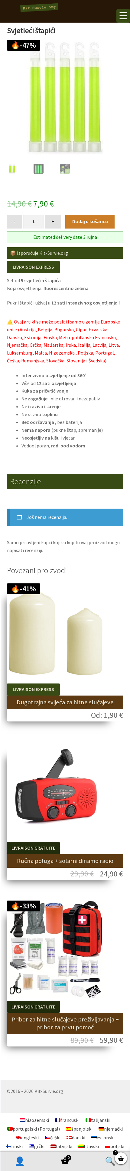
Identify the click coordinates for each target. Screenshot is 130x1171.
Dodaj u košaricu (90, 221)
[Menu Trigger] (123, 16)
